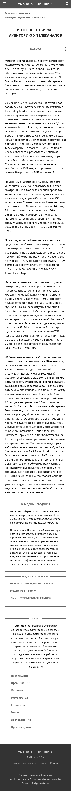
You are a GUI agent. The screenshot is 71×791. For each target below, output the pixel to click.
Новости (23, 13)
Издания (17, 690)
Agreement (29, 762)
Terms (43, 762)
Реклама (45, 597)
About (16, 762)
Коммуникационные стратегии (24, 17)
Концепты (18, 705)
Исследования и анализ (38, 583)
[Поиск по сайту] (67, 4)
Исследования (21, 720)
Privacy (54, 762)
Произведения (21, 727)
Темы (13, 597)
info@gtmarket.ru (40, 783)
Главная (10, 13)
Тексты (15, 712)
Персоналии (19, 675)
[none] (4, 4)
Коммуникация (29, 597)
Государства (17, 590)
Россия (32, 590)
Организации (20, 683)
